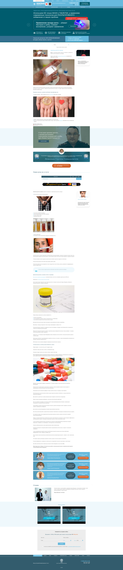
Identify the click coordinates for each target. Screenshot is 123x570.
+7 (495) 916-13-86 (73, 3)
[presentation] (78, 485)
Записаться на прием (83, 457)
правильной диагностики (62, 56)
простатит (60, 120)
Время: (75, 540)
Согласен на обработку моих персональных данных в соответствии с (62, 546)
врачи (50, 555)
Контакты (88, 555)
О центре (45, 555)
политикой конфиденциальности (74, 546)
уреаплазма (51, 94)
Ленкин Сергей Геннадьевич (53, 468)
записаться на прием (37, 555)
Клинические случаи (63, 555)
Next (90, 24)
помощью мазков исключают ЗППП (43, 279)
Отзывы (70, 555)
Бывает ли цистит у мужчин (82, 199)
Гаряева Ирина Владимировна (53, 458)
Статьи (83, 555)
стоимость (55, 555)
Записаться (73, 26)
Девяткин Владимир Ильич (53, 477)
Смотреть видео (44, 141)
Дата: (64, 540)
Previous (32, 24)
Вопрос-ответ (77, 555)
